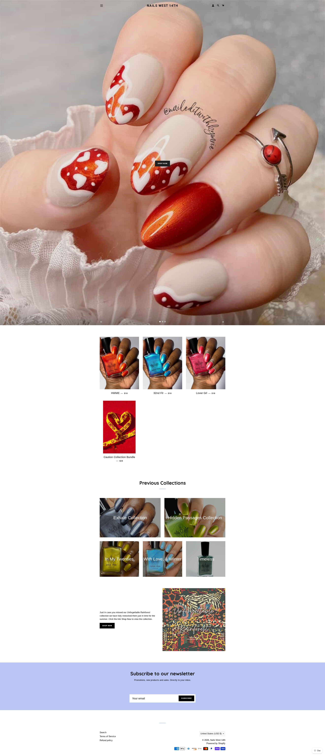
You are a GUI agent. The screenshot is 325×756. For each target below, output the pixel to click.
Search (103, 732)
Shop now (162, 163)
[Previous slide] (101, 322)
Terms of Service (108, 736)
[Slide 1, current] (160, 322)
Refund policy (106, 740)
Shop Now (107, 626)
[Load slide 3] (165, 322)
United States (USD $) (211, 733)
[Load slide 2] (162, 322)
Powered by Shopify (215, 743)
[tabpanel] (162, 162)
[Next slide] (223, 322)
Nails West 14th (162, 5)
